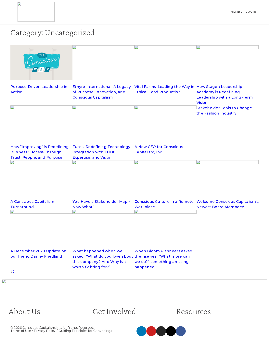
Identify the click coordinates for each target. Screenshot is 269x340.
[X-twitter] (171, 331)
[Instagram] (161, 331)
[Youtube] (151, 331)
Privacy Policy (45, 331)
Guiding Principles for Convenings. (85, 331)
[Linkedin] (141, 331)
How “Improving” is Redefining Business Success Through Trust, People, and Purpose (39, 152)
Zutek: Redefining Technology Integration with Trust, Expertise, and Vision (101, 152)
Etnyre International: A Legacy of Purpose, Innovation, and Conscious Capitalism (101, 92)
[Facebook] (181, 331)
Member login (243, 11)
